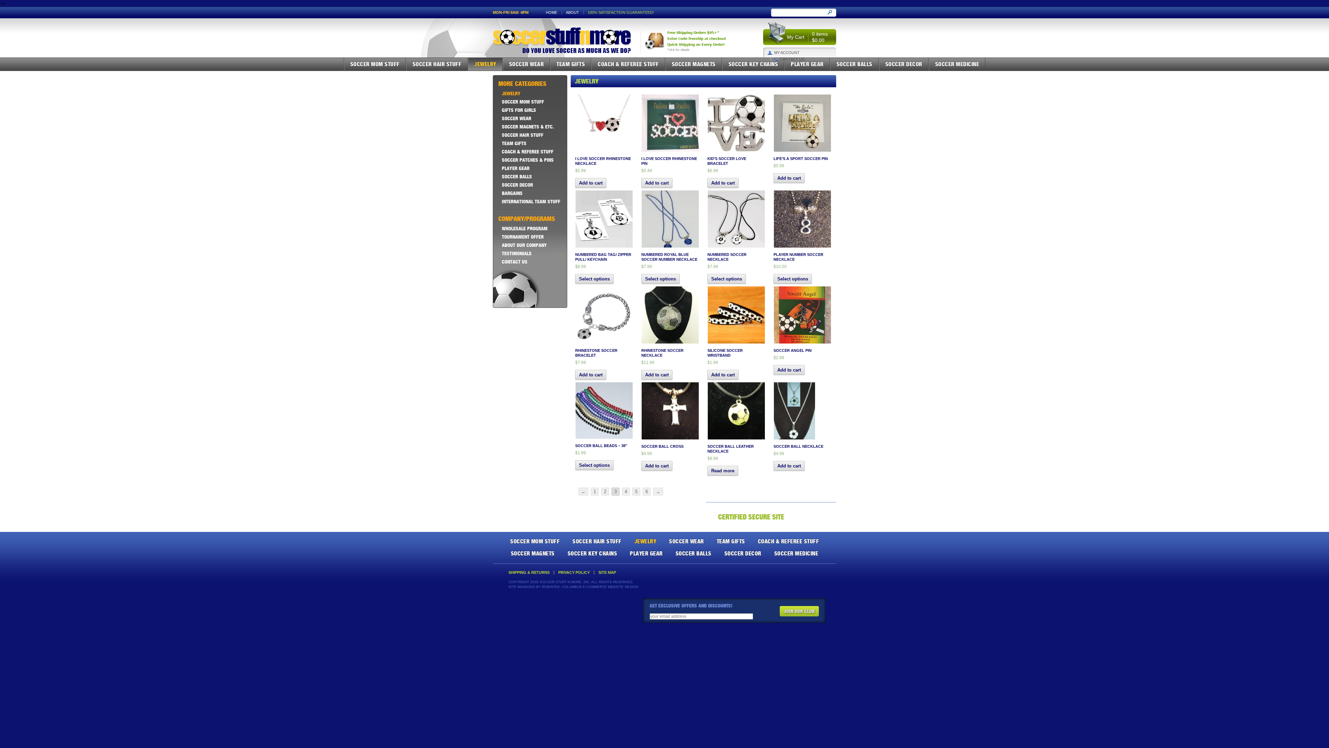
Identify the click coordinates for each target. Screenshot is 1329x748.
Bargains (512, 193)
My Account (786, 53)
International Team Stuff (531, 201)
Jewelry (485, 64)
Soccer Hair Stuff (437, 64)
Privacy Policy (574, 573)
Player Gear (807, 64)
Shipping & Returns (529, 573)
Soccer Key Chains (753, 64)
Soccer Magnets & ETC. (528, 126)
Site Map (607, 573)
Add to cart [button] (591, 183)
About (572, 13)
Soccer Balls (855, 64)
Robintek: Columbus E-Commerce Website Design (590, 587)
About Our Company (524, 245)
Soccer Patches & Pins (528, 160)
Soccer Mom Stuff (375, 64)
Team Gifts (571, 64)
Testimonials (517, 253)
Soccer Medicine (957, 64)
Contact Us (792, 59)
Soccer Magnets (694, 64)
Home (551, 13)
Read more (722, 470)
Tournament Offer (523, 236)
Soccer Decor (903, 64)
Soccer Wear (526, 64)
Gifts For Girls (519, 110)
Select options (594, 279)
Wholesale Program (525, 228)
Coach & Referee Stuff (628, 64)
